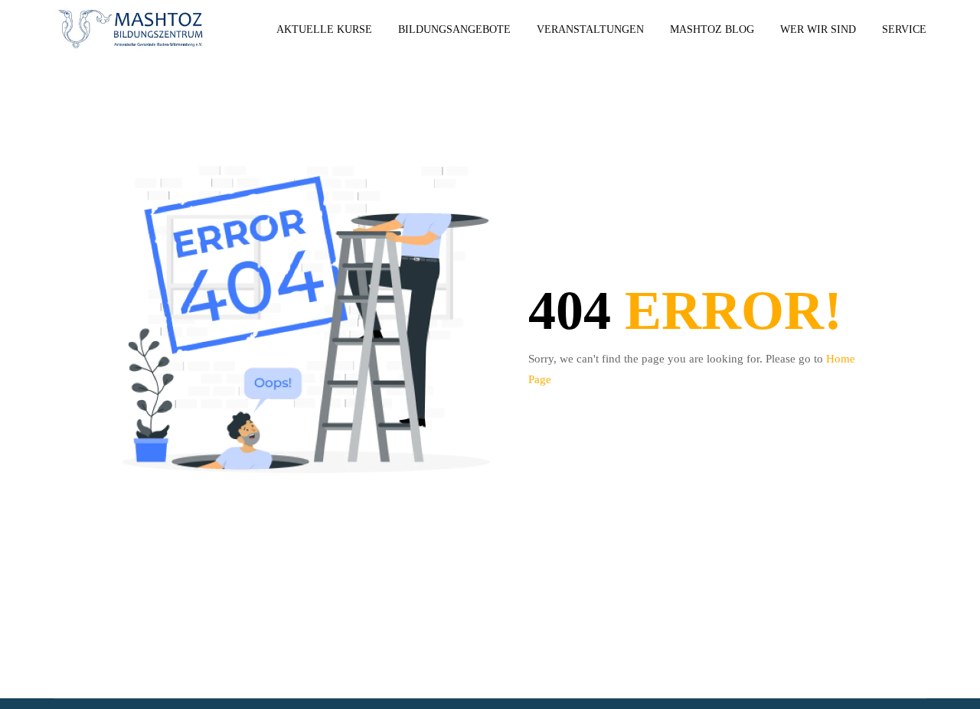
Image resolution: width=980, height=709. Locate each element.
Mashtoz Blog (712, 29)
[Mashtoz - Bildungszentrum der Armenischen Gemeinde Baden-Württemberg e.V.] (130, 29)
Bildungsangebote (454, 29)
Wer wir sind (818, 29)
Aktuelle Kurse (324, 29)
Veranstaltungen (590, 29)
